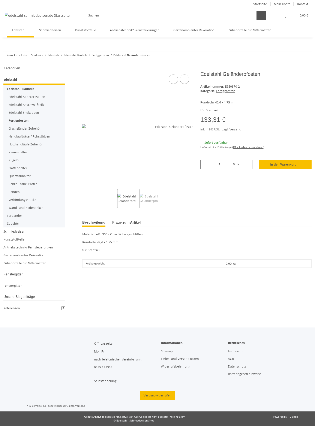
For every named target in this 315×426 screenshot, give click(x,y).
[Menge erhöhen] (247, 164)
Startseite (260, 4)
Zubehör (13, 223)
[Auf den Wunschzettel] (184, 79)
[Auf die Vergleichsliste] (173, 79)
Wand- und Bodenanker (26, 208)
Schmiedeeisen (14, 231)
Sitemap (167, 351)
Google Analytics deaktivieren (102, 417)
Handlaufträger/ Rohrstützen (29, 136)
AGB (231, 359)
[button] (277, 15)
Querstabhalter (20, 176)
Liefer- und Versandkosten (180, 359)
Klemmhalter (18, 152)
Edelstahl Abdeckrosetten (27, 97)
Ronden (14, 192)
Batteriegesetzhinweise (244, 374)
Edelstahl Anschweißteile (27, 105)
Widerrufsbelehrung (175, 366)
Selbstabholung (105, 381)
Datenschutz (237, 366)
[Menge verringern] (205, 164)
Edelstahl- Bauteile (20, 89)
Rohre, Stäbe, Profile (23, 184)
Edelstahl (10, 80)
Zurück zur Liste (17, 55)
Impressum (236, 351)
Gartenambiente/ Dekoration (24, 255)
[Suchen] (261, 15)
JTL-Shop (293, 417)
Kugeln (14, 160)
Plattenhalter (18, 168)
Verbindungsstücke (22, 200)
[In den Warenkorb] (85, 68)
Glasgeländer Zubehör (25, 128)
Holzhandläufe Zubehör (26, 144)
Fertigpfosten (225, 91)
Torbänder (14, 216)
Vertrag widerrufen (157, 395)
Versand (235, 129)
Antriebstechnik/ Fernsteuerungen (28, 247)
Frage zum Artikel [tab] (126, 222)
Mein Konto (282, 4)
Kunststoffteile (13, 239)
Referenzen (33, 308)
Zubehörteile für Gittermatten (24, 263)
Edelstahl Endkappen (24, 113)
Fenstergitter (12, 286)
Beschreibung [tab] (93, 222)
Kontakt (302, 4)
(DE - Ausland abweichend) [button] (248, 147)
